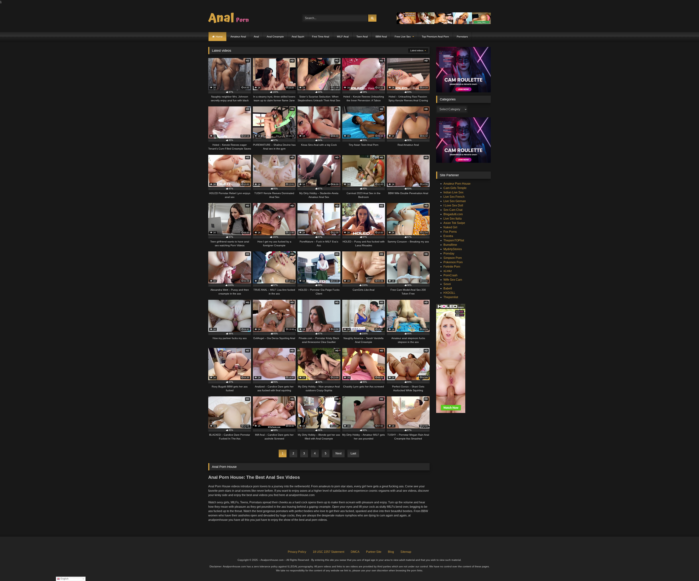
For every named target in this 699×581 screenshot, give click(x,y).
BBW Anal (381, 36)
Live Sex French (454, 196)
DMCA (355, 551)
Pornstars (462, 36)
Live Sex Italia (452, 218)
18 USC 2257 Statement (328, 551)
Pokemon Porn (453, 262)
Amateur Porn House (457, 183)
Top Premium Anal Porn (435, 36)
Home (219, 36)
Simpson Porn (452, 257)
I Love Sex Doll (453, 205)
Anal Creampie (275, 36)
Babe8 (447, 288)
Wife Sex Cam (452, 279)
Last (353, 453)
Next (338, 453)
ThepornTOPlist (453, 240)
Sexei (447, 284)
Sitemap (405, 551)
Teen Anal (362, 36)
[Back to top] (688, 571)
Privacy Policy (297, 551)
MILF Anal (343, 36)
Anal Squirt (298, 36)
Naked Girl (450, 227)
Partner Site (373, 551)
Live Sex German (454, 201)
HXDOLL (449, 292)
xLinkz (447, 270)
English (64, 578)
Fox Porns (450, 231)
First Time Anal (320, 36)
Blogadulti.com (453, 214)
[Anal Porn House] (230, 18)
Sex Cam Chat (452, 209)
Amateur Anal (238, 36)
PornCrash (450, 275)
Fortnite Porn (451, 266)
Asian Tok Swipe (454, 222)
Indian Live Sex (453, 192)
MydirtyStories (452, 249)
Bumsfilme (450, 244)
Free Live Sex (403, 36)
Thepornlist (450, 297)
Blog (391, 551)
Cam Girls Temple (455, 188)
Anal (256, 36)
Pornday (448, 253)
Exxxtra (448, 236)
